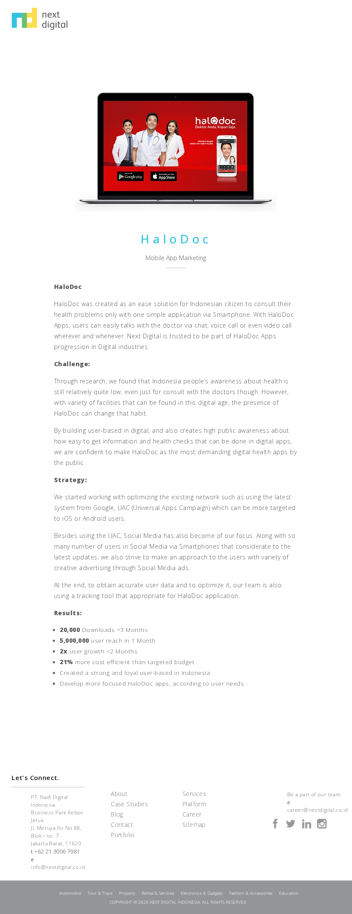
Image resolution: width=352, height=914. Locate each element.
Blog (117, 814)
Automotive (70, 893)
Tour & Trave (100, 893)
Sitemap (194, 824)
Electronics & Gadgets (202, 893)
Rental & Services (158, 893)
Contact (122, 824)
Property (127, 893)
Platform (194, 804)
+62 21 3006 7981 (57, 851)
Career (191, 814)
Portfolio (123, 835)
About (119, 794)
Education (288, 893)
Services (194, 794)
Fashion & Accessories (251, 893)
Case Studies (129, 804)
